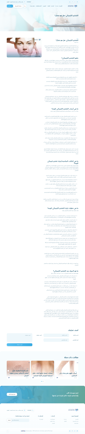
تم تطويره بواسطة (29, 430)
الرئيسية (60, 6)
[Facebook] (77, 2)
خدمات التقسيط (18, 6)
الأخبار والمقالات (38, 6)
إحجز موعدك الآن (12, 394)
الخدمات (52, 6)
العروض (53, 423)
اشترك (9, 420)
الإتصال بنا (41, 419)
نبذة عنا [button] (56, 6)
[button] (8, 370)
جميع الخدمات (52, 419)
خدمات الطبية (52, 421)
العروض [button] (44, 6)
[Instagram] (72, 2)
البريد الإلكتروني (75, 340)
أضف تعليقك (39, 335)
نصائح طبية (76, 423)
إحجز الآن (9, 6)
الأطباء (65, 421)
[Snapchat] (70, 2)
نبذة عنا (65, 419)
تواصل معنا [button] (32, 6)
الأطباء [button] (48, 6)
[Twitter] (75, 2)
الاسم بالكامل (75, 335)
